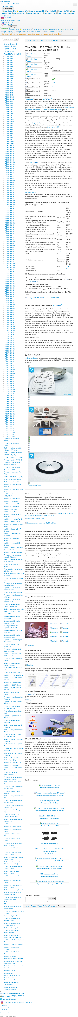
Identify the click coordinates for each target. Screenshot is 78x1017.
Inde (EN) (66, 11)
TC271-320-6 (9, 424)
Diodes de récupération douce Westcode (13, 731)
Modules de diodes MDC (12, 506)
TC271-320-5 (9, 422)
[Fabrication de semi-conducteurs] (36, 630)
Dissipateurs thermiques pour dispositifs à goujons (13, 967)
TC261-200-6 (9, 339)
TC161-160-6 (9, 255)
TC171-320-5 (9, 402)
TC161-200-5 (9, 316)
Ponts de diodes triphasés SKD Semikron (14, 575)
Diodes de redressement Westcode (12, 721)
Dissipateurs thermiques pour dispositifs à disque (13, 962)
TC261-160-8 (9, 300)
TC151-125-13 (10, 205)
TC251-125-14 (10, 225)
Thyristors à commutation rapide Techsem (12, 589)
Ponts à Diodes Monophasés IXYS (13, 712)
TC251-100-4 (9, 168)
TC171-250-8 (9, 365)
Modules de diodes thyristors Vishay (13, 830)
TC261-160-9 (9, 302)
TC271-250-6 (9, 381)
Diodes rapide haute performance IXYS (10, 773)
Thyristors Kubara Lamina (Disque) (12, 835)
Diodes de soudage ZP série (13, 482)
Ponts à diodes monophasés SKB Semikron (13, 570)
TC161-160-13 (10, 268)
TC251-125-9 (9, 219)
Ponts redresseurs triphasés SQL (13, 903)
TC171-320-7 (9, 406)
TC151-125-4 (9, 188)
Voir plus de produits (9, 999)
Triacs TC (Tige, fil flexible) (12, 54)
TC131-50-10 (9, 97)
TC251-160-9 (9, 282)
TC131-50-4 (9, 85)
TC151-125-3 (9, 186)
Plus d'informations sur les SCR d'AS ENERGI (18, 1002)
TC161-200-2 (9, 310)
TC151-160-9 (9, 239)
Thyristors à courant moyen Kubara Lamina (12, 853)
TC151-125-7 (9, 194)
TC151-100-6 (9, 152)
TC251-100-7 (9, 174)
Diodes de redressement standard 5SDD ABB (12, 605)
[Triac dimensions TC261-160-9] (50, 297)
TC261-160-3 (9, 290)
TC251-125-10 (10, 221)
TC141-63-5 (9, 109)
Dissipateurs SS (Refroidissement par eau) (12, 979)
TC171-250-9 (9, 367)
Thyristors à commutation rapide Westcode (12, 707)
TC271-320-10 (10, 432)
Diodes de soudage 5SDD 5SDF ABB (12, 613)
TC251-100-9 (9, 178)
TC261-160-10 (10, 304)
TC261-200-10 (10, 347)
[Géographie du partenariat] (30, 700)
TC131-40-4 (9, 62)
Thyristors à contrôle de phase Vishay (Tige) (13, 806)
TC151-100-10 (10, 160)
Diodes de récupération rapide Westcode (13, 740)
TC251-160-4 (9, 272)
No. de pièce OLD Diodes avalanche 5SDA (12, 622)
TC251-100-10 (10, 180)
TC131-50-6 (9, 89)
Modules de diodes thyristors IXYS (13, 769)
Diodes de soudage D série (12, 479)
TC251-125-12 (10, 223)
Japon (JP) (52, 13)
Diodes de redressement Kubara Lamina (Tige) (12, 863)
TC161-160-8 (9, 259)
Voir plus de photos (34, 485)
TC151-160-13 (10, 245)
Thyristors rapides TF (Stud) (49, 803)
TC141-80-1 (9, 123)
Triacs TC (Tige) (9, 51)
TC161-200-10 (10, 326)
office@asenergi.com (7, 16)
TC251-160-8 (9, 280)
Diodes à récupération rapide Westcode (13, 726)
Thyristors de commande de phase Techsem (13, 584)
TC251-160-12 (10, 286)
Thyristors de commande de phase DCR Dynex (13, 778)
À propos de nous (7, 1008)
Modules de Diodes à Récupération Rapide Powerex (13, 957)
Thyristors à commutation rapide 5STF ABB (12, 601)
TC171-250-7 (9, 363)
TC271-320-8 (9, 428)
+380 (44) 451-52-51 (17, 996)
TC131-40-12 (9, 77)
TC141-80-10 (9, 142)
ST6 (53, 87)
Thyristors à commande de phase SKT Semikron (12, 556)
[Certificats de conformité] (29, 665)
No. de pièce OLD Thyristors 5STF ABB (13, 631)
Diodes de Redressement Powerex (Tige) (12, 919)
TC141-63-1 (9, 101)
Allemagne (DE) (39, 11)
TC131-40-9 (9, 73)
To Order (52, 899)
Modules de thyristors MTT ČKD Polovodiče (12, 655)
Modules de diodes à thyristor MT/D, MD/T (13, 495)
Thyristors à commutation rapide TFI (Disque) (12, 464)
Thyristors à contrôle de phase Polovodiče (13, 641)
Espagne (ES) (37, 13)
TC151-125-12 (10, 203)
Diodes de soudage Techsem (13, 592)
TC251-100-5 (9, 170)
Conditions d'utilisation (6, 1013)
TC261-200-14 (10, 351)
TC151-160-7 (9, 235)
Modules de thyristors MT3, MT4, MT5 (12, 485)
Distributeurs (9, 6)
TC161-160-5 (9, 253)
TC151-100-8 (9, 156)
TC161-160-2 (9, 247)
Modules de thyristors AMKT (13, 519)
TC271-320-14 (10, 436)
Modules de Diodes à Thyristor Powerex (13, 941)
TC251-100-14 (10, 184)
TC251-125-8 (9, 217)
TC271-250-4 (9, 377)
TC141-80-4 (9, 129)
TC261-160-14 (10, 308)
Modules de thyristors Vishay (13, 824)
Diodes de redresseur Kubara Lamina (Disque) (13, 858)
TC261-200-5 (9, 337)
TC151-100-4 (9, 148)
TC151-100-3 (9, 146)
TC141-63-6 (9, 111)
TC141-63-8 (9, 115)
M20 (53, 83)
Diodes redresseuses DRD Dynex (12, 783)
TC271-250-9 (9, 387)
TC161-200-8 (9, 322)
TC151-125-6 (9, 192)
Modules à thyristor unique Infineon (12, 689)
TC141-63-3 (9, 105)
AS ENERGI (8, 18)
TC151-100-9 (9, 158)
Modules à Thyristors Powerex (13, 944)
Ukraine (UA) (23, 11)
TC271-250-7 (9, 383)
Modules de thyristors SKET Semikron (13, 535)
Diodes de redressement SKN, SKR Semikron (13, 561)
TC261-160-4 (9, 292)
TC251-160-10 (10, 284)
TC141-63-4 (9, 107)
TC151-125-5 (9, 190)
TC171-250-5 (9, 359)
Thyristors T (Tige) (10, 49)
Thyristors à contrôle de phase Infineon (13, 659)
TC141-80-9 (9, 140)
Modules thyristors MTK (11, 501)
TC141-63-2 (9, 103)
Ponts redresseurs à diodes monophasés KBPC (12, 893)
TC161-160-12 (10, 266)
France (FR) (21, 13)
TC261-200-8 (9, 343)
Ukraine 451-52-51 (10, 4)
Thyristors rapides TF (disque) (49, 788)
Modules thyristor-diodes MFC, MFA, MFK (13, 515)
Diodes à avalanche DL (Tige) (13, 477)
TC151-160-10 (10, 241)
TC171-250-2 (9, 353)
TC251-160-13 (10, 288)
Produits (4, 1006)
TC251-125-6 (9, 213)
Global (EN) (12, 11)
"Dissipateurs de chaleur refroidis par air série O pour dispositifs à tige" (49, 109)
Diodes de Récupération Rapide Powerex (11, 931)
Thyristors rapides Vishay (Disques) (12, 792)
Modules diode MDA (10, 512)
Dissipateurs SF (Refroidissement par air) (12, 974)
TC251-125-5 (9, 211)
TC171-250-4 (9, 357)
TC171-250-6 (9, 361)
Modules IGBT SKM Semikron (13, 552)
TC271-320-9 (9, 430)
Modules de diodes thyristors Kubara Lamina (13, 886)
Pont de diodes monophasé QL (14, 890)
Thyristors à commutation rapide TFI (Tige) (12, 468)
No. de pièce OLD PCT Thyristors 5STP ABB (11, 627)
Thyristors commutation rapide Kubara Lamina (13, 844)
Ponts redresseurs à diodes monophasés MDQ (12, 898)
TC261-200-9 (9, 345)
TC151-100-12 (10, 162)
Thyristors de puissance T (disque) (12, 440)
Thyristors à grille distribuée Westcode (13, 717)
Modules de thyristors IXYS (12, 762)
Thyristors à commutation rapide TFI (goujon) (49, 810)
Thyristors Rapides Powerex (13, 916)
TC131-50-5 (9, 87)
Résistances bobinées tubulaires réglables (11, 988)
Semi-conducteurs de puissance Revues (10, 45)
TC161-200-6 (9, 318)
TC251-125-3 (9, 207)
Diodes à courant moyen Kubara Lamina (12, 872)
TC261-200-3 (9, 333)
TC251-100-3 (9, 166)
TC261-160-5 (9, 294)
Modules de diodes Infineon (13, 682)
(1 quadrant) (36, 123)
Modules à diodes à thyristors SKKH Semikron (13, 549)
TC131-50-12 (9, 99)
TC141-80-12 (9, 144)
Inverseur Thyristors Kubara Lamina (13, 849)
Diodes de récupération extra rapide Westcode (13, 735)
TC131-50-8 (9, 93)
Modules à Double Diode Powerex (12, 953)
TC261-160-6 (9, 296)
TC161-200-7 (9, 320)
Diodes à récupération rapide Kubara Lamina (13, 867)
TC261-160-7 (9, 298)
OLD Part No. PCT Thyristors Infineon (13, 669)
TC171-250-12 (10, 371)
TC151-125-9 (9, 198)
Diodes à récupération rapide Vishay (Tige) (13, 820)
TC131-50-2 (9, 81)
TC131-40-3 (9, 60)
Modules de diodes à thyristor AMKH (13, 525)
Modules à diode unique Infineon (11, 693)
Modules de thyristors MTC (12, 498)
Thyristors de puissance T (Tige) (12, 444)
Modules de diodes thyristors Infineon (13, 679)
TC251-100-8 (9, 176)
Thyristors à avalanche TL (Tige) (12, 473)
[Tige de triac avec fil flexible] (34, 55)
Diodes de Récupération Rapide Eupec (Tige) (11, 759)
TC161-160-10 (10, 264)
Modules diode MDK (10, 509)
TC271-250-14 (10, 394)
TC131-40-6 (9, 66)
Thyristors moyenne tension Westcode (13, 703)
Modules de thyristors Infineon (13, 675)
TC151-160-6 (9, 233)
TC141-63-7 (9, 113)
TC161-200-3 (9, 312)
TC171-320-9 (9, 410)
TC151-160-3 (9, 227)
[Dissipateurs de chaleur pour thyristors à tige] (29, 518)
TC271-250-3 (9, 375)
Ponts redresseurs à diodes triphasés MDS (12, 907)
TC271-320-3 (9, 418)
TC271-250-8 (9, 385)
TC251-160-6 (9, 276)
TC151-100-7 (9, 154)
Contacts (4, 1010)
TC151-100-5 (9, 150)
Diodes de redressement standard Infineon (12, 664)
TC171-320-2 (9, 396)
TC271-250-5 (9, 379)
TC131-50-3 (9, 83)
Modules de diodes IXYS (11, 765)
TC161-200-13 (10, 331)
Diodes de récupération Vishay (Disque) (13, 797)
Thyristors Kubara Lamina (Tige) (12, 839)
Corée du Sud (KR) (68, 13)
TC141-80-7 (9, 136)
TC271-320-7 (9, 426)
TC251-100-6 (9, 172)
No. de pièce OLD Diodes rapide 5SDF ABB (12, 636)
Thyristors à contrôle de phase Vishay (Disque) (13, 787)
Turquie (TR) (11, 32)
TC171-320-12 (10, 414)
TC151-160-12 (10, 243)
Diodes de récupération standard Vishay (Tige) (11, 815)
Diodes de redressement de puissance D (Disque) (13, 449)
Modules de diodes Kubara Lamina (12, 881)
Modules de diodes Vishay (12, 826)
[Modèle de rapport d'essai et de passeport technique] (49, 680)
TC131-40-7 (9, 68)
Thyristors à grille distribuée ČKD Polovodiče (13, 650)
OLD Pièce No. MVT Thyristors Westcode (14, 749)
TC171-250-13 (10, 373)
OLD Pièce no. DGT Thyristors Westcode (13, 754)
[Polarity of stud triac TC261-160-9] (33, 297)
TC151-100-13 (10, 164)
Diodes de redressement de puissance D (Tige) (13, 454)
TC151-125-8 (9, 196)
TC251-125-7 (9, 215)
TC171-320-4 (9, 400)
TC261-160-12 (10, 306)
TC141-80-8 (9, 138)
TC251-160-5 (9, 274)
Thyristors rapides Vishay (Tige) (12, 811)
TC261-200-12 (10, 349)
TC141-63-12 (9, 121)
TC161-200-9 (9, 324)
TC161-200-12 (10, 329)
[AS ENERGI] (5, 2)
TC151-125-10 (10, 201)
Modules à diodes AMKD (12, 522)
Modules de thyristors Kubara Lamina (13, 877)
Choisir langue (8, 9)
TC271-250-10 (10, 389)
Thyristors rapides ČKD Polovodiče (11, 645)
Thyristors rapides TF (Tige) (13, 460)
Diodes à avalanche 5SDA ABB (14, 609)
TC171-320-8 (9, 408)
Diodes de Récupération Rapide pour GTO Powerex (12, 936)
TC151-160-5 (9, 231)
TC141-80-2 (9, 125)
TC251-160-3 (9, 270)
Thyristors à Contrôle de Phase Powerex (14, 912)
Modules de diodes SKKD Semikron (12, 539)
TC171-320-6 (9, 404)
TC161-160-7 (9, 257)
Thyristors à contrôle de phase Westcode (13, 698)
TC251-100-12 (10, 182)
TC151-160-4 (9, 229)
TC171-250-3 (9, 355)
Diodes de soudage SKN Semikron (12, 565)
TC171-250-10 (10, 369)
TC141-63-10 (9, 119)
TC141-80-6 (9, 133)
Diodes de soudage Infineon (13, 672)
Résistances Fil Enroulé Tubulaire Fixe (11, 983)
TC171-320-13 (10, 416)
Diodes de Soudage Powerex (13, 928)
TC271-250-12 (10, 392)
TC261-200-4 (9, 335)
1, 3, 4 (59, 251)
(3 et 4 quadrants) (53, 127)
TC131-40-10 (9, 75)
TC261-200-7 (9, 341)
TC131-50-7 (9, 91)
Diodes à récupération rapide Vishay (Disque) (13, 801)
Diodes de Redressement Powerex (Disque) (12, 924)
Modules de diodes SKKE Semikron (12, 544)
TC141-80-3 (9, 127)
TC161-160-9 (9, 261)
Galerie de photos (31, 358)
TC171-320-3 (9, 398)
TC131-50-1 (9, 79)
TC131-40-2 (9, 58)
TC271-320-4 (9, 420)
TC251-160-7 (9, 278)
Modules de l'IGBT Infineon (12, 685)
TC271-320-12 (10, 434)
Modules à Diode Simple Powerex (11, 948)
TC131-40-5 (9, 64)
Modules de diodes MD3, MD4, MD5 (14, 490)
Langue (13, 27)
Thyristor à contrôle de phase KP (13, 579)
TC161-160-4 (9, 251)
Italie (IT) (53, 11)
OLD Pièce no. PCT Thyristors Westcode (13, 745)
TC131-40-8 (9, 70)
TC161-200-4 (9, 314)
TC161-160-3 (9, 249)
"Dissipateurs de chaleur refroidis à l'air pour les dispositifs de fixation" (49, 514)
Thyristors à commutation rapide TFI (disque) (49, 795)
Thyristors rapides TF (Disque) (13, 457)
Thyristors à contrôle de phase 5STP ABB (13, 596)
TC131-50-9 (9, 95)
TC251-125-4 (9, 209)
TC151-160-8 (9, 237)
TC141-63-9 (9, 117)
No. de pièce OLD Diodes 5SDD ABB (12, 617)
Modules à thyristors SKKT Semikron (12, 530)
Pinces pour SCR (9, 970)
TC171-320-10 (10, 412)
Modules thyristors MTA (11, 504)
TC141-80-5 (9, 131)
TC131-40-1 (9, 56)
